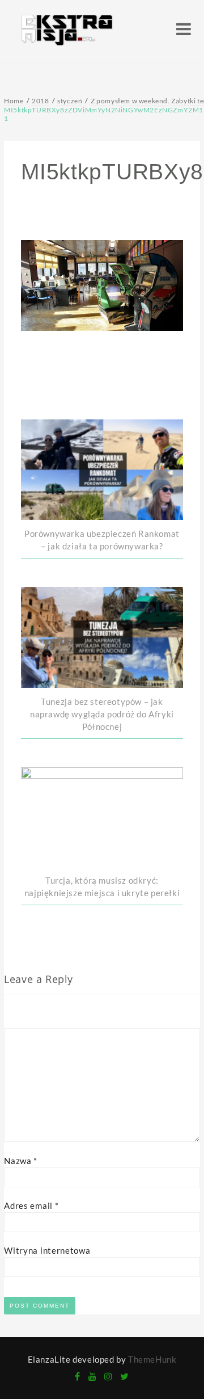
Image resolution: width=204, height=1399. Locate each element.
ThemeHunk (152, 1359)
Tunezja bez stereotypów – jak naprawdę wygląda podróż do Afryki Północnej (102, 714)
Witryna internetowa (47, 1250)
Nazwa (20, 1161)
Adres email (31, 1205)
